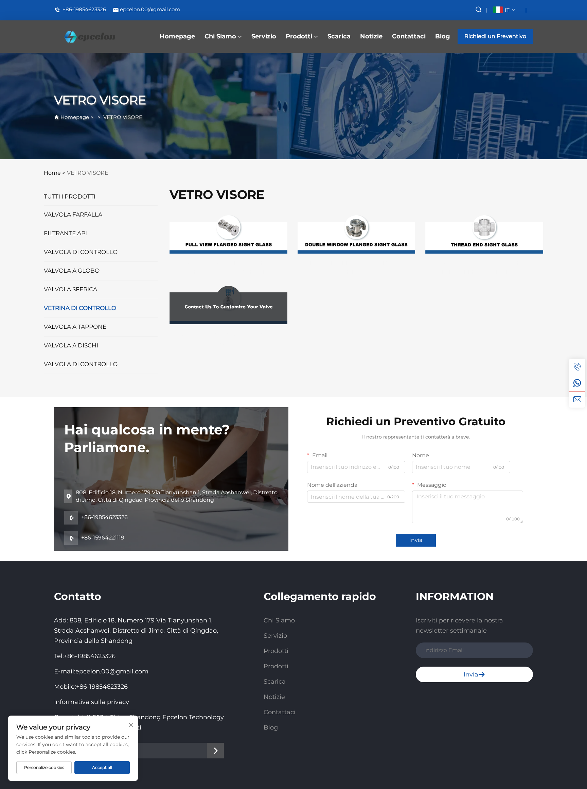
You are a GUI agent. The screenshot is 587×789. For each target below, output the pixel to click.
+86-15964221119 (95, 538)
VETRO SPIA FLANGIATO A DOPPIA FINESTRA (356, 267)
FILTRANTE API (65, 233)
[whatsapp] (577, 383)
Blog (442, 36)
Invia (415, 540)
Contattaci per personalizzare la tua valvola (228, 338)
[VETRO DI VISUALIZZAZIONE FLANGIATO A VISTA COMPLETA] (228, 234)
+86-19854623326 (83, 9)
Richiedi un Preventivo (495, 36)
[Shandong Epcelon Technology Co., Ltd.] (89, 37)
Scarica (339, 36)
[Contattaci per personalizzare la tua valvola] (228, 305)
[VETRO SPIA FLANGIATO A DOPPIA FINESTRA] (356, 234)
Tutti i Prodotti (69, 196)
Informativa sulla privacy (91, 702)
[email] (577, 399)
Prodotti (299, 36)
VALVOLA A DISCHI (71, 345)
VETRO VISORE (122, 117)
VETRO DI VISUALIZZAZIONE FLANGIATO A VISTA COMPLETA (228, 267)
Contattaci (409, 36)
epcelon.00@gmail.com (150, 9)
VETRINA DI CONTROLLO (80, 308)
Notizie (371, 36)
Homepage (177, 36)
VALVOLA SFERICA (70, 289)
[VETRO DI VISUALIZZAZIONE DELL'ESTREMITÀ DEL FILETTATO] (484, 234)
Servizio (263, 36)
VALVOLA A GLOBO (72, 270)
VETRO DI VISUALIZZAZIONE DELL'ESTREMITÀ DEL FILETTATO (484, 267)
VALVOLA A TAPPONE (75, 326)
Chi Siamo (220, 36)
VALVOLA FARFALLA (73, 214)
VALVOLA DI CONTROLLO (81, 251)
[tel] (577, 367)
